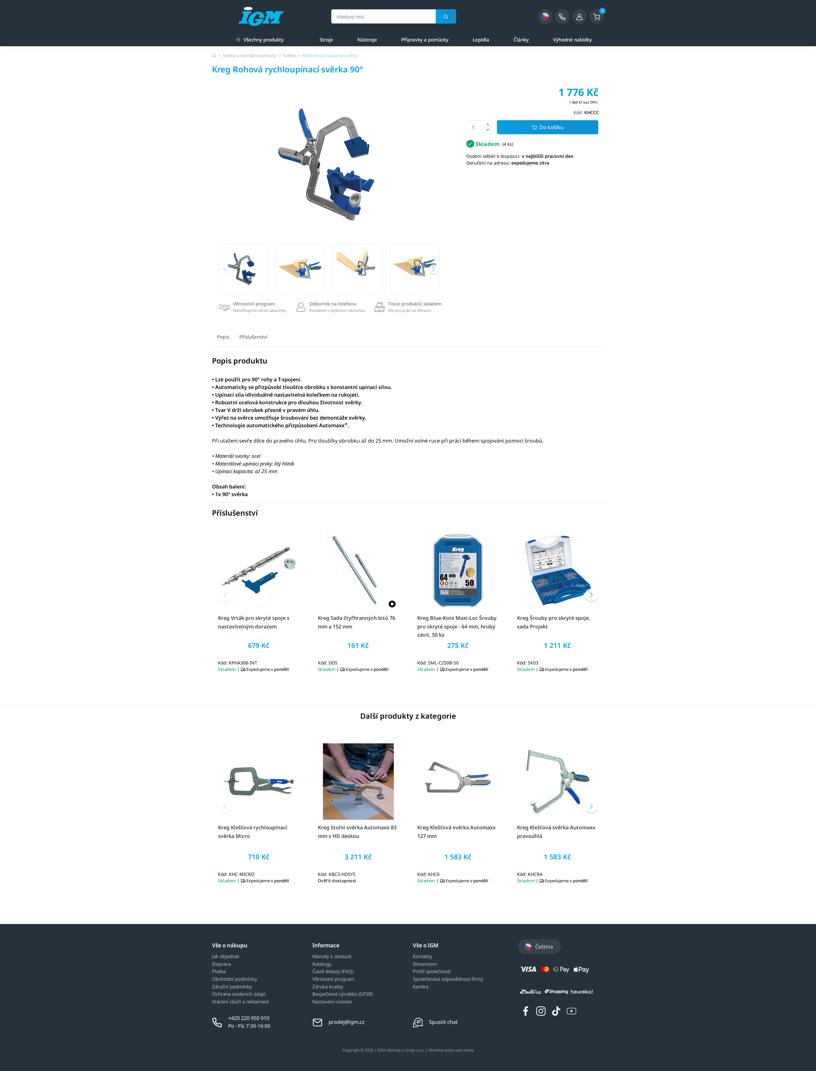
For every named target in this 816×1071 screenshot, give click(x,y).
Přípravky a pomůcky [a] (424, 39)
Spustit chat (443, 1021)
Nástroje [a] (367, 39)
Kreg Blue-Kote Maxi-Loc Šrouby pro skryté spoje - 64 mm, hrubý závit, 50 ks (457, 626)
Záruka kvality (327, 986)
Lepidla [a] (481, 39)
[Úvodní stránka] (214, 55)
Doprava (221, 964)
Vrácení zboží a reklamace (240, 1001)
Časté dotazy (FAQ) (332, 971)
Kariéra (420, 986)
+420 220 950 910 (248, 1018)
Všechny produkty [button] (264, 39)
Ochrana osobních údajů (239, 994)
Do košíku (551, 127)
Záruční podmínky (232, 986)
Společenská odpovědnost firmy (448, 979)
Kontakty (422, 956)
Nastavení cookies (332, 1001)
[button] (224, 269)
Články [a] (521, 39)
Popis (223, 337)
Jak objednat (225, 956)
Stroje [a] (326, 39)
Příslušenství (253, 337)
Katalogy (322, 964)
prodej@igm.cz (347, 1021)
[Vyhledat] (446, 16)
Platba (219, 971)
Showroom (425, 964)
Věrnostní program (333, 979)
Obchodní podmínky (234, 979)
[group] (242, 269)
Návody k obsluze (331, 956)
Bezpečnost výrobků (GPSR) (342, 994)
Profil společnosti (432, 971)
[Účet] (579, 16)
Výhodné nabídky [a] (572, 39)
